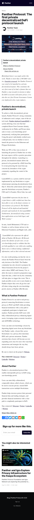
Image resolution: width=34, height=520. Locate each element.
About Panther (8, 69)
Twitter (23, 356)
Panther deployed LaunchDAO (19, 121)
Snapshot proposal (11, 81)
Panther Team (12, 28)
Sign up (17, 501)
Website (26, 352)
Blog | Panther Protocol (14, 498)
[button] (30, 3)
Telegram (16, 356)
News (4, 11)
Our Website (17, 506)
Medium (12, 359)
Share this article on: (12, 71)
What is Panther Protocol (11, 66)
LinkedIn (5, 359)
